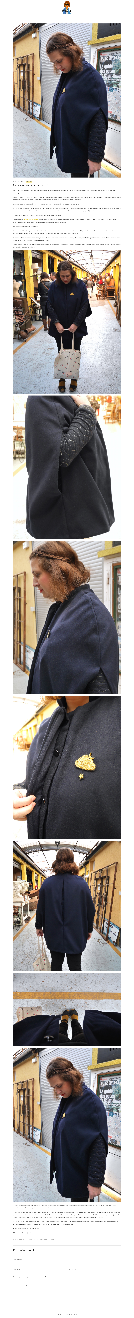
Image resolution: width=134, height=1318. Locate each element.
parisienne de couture (45, 1240)
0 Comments (28, 1240)
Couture (29, 181)
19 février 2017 (19, 181)
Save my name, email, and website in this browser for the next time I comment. (38, 1277)
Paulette (18, 1240)
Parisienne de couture (31, 219)
